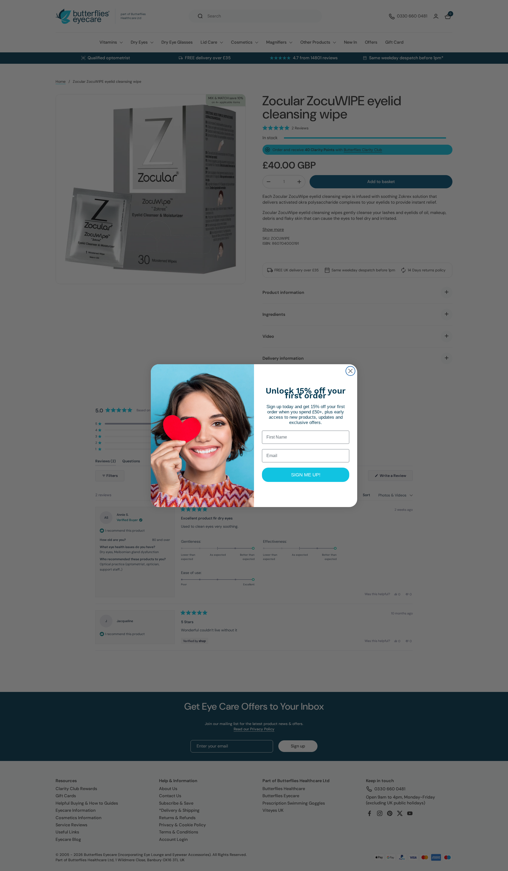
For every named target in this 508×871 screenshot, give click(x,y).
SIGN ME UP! (305, 474)
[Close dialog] (350, 371)
